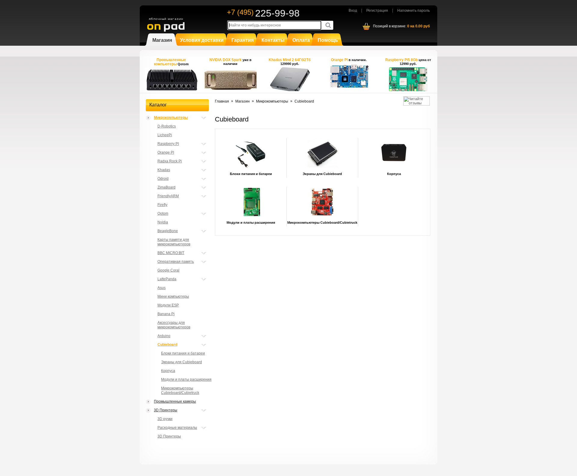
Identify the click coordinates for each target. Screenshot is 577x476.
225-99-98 (277, 13)
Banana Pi (166, 314)
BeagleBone (167, 231)
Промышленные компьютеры (170, 62)
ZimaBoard (166, 187)
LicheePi (164, 135)
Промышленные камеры (175, 401)
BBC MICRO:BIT (170, 253)
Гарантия (242, 40)
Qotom (162, 213)
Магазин (162, 40)
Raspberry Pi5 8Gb (402, 60)
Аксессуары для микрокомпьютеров (173, 325)
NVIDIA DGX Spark (226, 60)
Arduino (163, 336)
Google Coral (168, 270)
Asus (161, 288)
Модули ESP (168, 305)
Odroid (163, 179)
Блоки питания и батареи (183, 353)
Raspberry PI (168, 144)
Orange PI (339, 60)
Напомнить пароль (413, 11)
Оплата (301, 40)
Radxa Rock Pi (169, 161)
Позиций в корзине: (401, 26)
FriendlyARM (168, 196)
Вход (353, 11)
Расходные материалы (177, 427)
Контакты (273, 40)
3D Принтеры (165, 410)
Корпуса (168, 371)
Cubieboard (167, 344)
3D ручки (164, 419)
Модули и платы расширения (186, 379)
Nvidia (162, 222)
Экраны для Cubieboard (181, 362)
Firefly (162, 205)
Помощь (328, 40)
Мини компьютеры (173, 296)
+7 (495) (240, 12)
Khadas (163, 170)
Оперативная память (175, 261)
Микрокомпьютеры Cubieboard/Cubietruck (180, 390)
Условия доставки (202, 40)
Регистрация (377, 11)
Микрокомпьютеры (171, 117)
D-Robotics (166, 126)
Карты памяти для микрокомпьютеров (173, 242)
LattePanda (166, 279)
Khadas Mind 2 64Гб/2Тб (289, 60)
